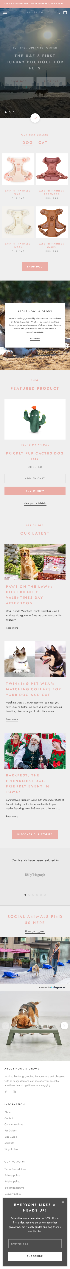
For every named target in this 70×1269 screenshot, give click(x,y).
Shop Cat (51, 76)
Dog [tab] (27, 142)
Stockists (9, 1143)
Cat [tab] (43, 142)
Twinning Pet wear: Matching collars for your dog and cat (33, 689)
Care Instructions (13, 1124)
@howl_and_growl (35, 931)
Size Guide (10, 1137)
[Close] (63, 1202)
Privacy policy (12, 1175)
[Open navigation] (5, 12)
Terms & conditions (15, 1169)
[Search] (58, 12)
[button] (35, 1026)
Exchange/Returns (14, 1187)
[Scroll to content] (35, 117)
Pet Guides (10, 1130)
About (7, 1112)
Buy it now (35, 491)
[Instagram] (14, 1091)
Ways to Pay (11, 1149)
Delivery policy (12, 1194)
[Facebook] (5, 1091)
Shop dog (35, 266)
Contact (8, 1118)
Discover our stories (35, 834)
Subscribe (35, 1256)
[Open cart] (65, 12)
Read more (35, 338)
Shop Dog (19, 76)
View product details (35, 503)
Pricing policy (12, 1181)
